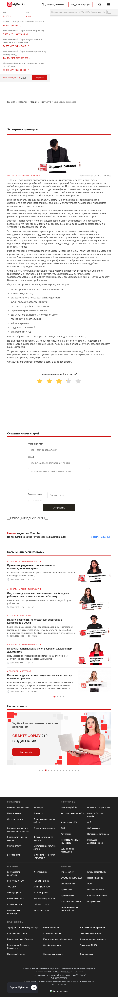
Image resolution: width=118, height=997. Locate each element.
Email (31, 457)
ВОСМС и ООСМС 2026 (71, 878)
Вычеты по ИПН (68, 884)
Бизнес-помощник (52, 927)
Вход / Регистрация (80, 4)
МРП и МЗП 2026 (41, 910)
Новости (22, 101)
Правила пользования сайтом (44, 820)
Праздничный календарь (13, 911)
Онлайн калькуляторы (90, 933)
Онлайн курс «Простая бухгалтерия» (44, 856)
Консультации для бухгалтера (57, 939)
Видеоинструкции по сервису (17, 838)
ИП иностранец (41, 892)
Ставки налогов (14, 904)
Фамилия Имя (35, 444)
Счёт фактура (93, 828)
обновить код (36, 500)
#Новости (12, 176)
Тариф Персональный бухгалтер (22, 927)
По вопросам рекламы (18, 807)
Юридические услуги (40, 101)
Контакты (38, 813)
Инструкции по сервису (45, 828)
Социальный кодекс (52, 954)
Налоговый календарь (98, 834)
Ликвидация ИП (14, 892)
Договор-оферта (15, 819)
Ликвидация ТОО (42, 887)
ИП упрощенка (40, 872)
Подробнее (39, 77)
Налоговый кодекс (16, 954)
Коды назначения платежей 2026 (69, 908)
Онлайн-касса (86, 954)
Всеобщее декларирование (95, 841)
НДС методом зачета (71, 901)
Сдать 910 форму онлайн (95, 814)
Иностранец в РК (69, 822)
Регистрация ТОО (15, 881)
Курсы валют (67, 872)
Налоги (106, 12)
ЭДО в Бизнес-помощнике (68, 850)
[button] (54, 696)
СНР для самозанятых (98, 895)
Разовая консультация (44, 898)
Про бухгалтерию (95, 889)
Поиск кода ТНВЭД (89, 945)
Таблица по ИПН (41, 904)
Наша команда (14, 813)
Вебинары (38, 807)
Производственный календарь (70, 841)
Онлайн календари (52, 945)
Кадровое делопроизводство (93, 939)
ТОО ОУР (11, 887)
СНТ (89, 822)
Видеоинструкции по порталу (43, 838)
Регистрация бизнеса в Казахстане (18, 946)
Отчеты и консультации (98, 807)
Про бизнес (66, 889)
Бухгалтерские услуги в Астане (45, 847)
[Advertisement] (59, 116)
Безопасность (13, 855)
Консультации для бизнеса (20, 939)
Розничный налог (15, 898)
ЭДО (89, 884)
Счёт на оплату (14, 846)
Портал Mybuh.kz (69, 807)
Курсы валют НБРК (96, 872)
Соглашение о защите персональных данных (18, 829)
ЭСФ (63, 828)
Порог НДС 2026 (95, 878)
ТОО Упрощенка (41, 881)
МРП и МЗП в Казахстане (90, 12)
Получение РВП (94, 901)
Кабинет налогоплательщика (64, 12)
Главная (11, 101)
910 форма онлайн (52, 933)
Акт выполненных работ (72, 813)
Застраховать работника (13, 873)
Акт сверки (66, 834)
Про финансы (67, 895)
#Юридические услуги (29, 176)
